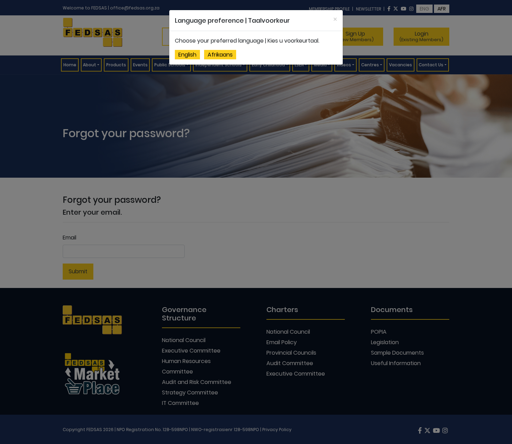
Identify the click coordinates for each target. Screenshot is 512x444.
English (187, 55)
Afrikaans (220, 55)
